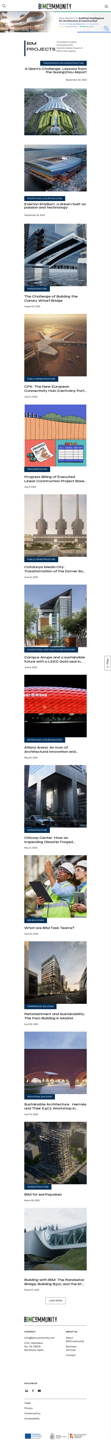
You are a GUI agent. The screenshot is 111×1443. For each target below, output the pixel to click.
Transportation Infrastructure (63, 63)
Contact (71, 1355)
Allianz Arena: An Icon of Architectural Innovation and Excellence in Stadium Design (51, 752)
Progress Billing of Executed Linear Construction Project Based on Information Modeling (55, 481)
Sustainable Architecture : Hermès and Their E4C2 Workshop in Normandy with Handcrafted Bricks (55, 1110)
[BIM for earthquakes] (55, 1153)
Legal (27, 1403)
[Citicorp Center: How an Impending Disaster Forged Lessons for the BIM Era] (55, 796)
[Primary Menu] (106, 6)
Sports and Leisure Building (44, 198)
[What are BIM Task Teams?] (55, 886)
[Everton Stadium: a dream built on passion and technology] (55, 168)
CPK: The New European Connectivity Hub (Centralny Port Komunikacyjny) (54, 391)
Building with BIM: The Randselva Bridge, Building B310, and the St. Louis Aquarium (54, 1284)
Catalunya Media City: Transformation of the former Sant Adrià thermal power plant (55, 571)
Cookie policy (32, 1413)
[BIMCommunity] (55, 6)
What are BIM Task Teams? (49, 928)
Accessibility (31, 1418)
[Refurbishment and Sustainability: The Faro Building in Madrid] (55, 972)
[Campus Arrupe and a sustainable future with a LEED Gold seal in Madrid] (55, 616)
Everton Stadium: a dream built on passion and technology (55, 205)
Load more (55, 1300)
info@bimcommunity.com (39, 1337)
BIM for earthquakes (43, 1194)
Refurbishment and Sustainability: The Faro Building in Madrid (54, 1016)
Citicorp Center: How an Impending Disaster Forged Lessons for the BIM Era (48, 842)
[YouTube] (39, 1390)
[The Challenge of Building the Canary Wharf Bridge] (55, 255)
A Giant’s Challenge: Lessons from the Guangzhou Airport (56, 70)
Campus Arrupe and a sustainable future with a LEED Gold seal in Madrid (54, 661)
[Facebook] (33, 1390)
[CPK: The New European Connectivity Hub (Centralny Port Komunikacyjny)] (55, 345)
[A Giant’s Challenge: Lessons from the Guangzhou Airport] (55, 111)
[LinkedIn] (26, 1390)
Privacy (28, 1408)
